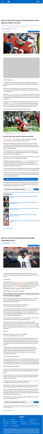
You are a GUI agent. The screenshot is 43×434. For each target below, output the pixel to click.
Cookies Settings (14, 425)
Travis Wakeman (6, 28)
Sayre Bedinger (6, 242)
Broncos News (10, 228)
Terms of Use (6, 423)
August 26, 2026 (22, 306)
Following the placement (8, 139)
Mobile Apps (6, 421)
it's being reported (16, 286)
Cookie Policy (14, 423)
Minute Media (8, 428)
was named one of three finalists (15, 94)
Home (4, 228)
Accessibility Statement (34, 423)
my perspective (11, 103)
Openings (13, 419)
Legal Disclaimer (24, 423)
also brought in (24, 161)
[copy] (10, 31)
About (4, 419)
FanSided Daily (14, 421)
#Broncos (5, 298)
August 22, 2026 (21, 335)
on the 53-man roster (34, 381)
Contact (22, 419)
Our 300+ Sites (32, 419)
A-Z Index (5, 425)
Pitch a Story (23, 421)
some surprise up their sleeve (21, 282)
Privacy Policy (32, 421)
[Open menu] (3, 1)
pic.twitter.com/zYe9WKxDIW (20, 334)
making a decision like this (29, 325)
